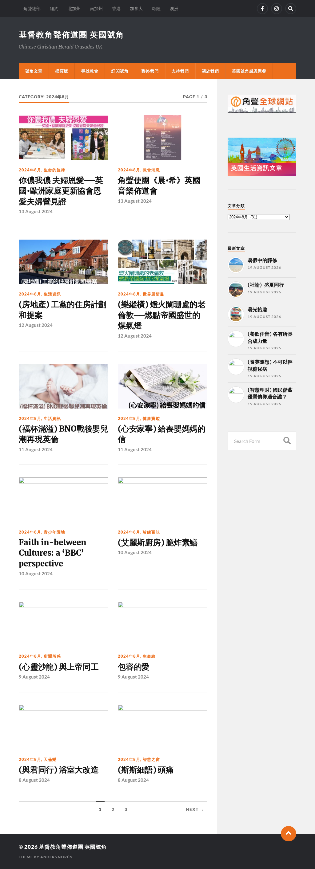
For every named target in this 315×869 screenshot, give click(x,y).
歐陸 (156, 8)
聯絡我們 (150, 71)
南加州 (96, 8)
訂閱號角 (120, 71)
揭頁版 (61, 71)
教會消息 (151, 169)
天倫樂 (50, 759)
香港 (116, 8)
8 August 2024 (34, 780)
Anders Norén (56, 857)
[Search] (290, 8)
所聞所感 (52, 656)
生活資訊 (52, 294)
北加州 (74, 8)
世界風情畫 (153, 294)
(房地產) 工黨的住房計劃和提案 (62, 309)
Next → (195, 809)
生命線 (149, 656)
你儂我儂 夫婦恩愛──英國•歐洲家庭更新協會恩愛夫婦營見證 (61, 190)
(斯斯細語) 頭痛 (146, 770)
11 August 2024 (36, 449)
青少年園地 (54, 532)
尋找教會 (89, 71)
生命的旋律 (54, 169)
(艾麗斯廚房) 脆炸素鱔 (157, 542)
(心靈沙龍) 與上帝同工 (58, 667)
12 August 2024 (36, 325)
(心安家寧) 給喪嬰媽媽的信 (161, 434)
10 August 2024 (36, 573)
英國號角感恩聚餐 (249, 71)
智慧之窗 (151, 759)
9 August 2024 (34, 676)
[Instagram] (276, 8)
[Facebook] (262, 8)
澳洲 (174, 8)
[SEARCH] (287, 441)
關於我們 (210, 71)
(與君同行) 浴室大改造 (58, 770)
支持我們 (180, 71)
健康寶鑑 (151, 418)
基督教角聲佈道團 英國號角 (71, 34)
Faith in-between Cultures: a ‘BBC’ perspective (52, 553)
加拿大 (136, 8)
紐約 (54, 8)
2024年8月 (30, 169)
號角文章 (33, 71)
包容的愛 (134, 667)
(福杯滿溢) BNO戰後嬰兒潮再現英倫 (63, 434)
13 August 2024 (36, 211)
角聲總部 (32, 8)
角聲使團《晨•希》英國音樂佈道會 (159, 185)
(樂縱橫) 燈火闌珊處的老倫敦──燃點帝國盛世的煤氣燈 (161, 315)
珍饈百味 (151, 532)
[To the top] (288, 833)
